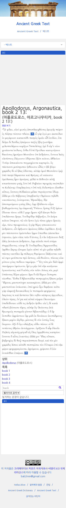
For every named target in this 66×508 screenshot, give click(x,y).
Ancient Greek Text (33, 24)
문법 (48, 485)
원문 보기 (6, 126)
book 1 (6, 371)
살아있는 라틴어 (33, 496)
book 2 (6, 375)
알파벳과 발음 (36, 485)
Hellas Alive (19, 485)
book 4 (6, 382)
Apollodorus (9, 363)
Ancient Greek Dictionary (20, 490)
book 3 (6, 379)
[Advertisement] (33, 79)
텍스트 (46, 31)
